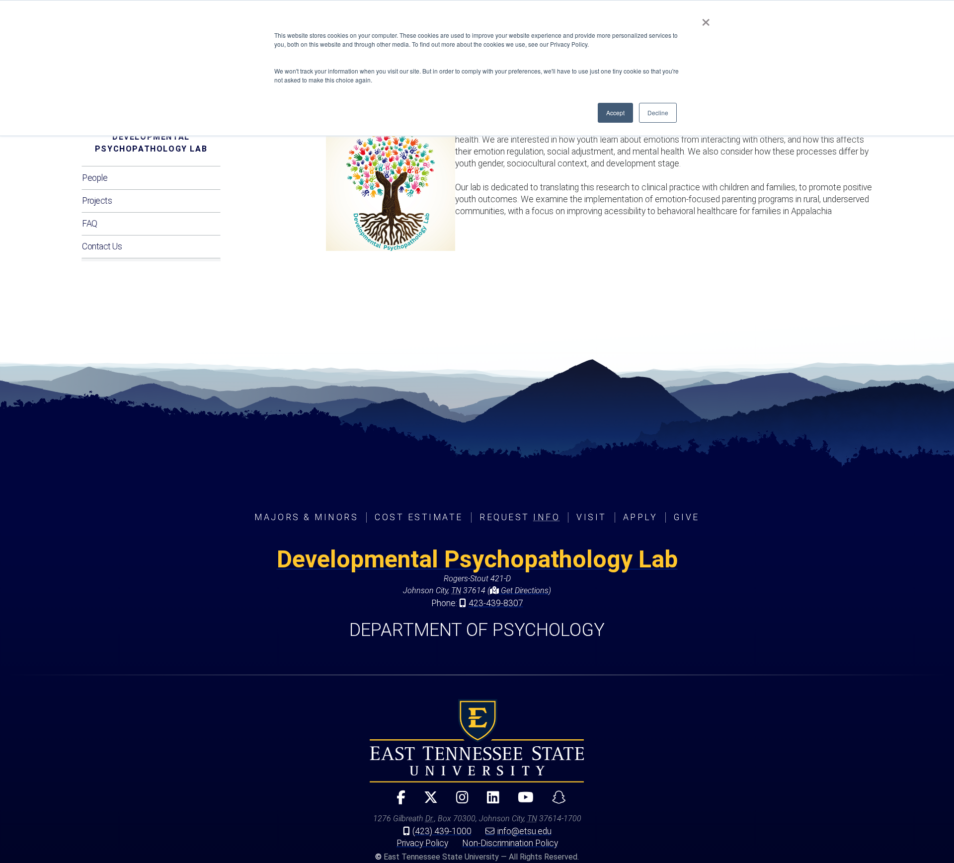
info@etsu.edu (524, 831)
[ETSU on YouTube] (521, 801)
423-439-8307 (496, 603)
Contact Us (102, 246)
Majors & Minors (306, 517)
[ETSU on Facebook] (396, 801)
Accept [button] (615, 112)
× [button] (706, 18)
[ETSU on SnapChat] (555, 801)
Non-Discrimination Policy (510, 843)
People (94, 178)
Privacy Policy (422, 843)
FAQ (89, 224)
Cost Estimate (419, 517)
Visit (591, 517)
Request (519, 517)
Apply (640, 517)
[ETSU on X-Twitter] (426, 801)
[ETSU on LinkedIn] (489, 801)
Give (686, 517)
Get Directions (524, 590)
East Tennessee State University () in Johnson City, (477, 741)
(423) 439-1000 (442, 831)
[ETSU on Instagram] (458, 801)
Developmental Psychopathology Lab (151, 143)
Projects (97, 201)
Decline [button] (657, 112)
